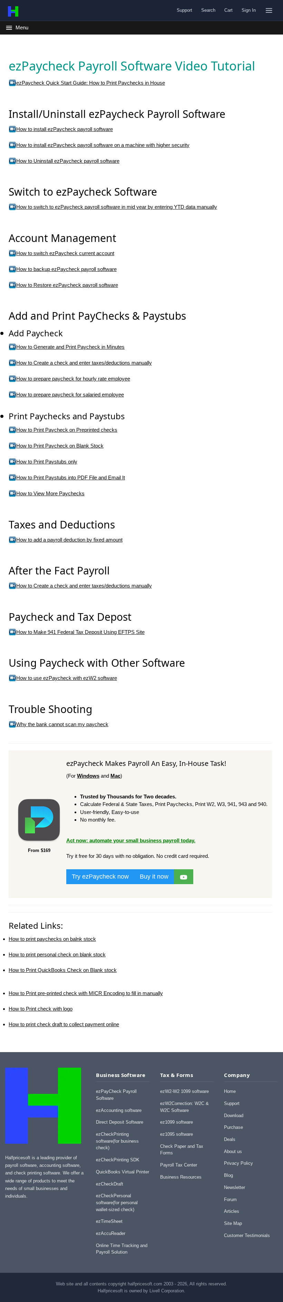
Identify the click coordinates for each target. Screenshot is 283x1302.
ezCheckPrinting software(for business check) (117, 1141)
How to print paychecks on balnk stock (52, 939)
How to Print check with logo (40, 1009)
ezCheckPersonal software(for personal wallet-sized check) (117, 1202)
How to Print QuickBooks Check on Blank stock (63, 970)
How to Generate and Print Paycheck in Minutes (70, 347)
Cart (228, 10)
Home (230, 1091)
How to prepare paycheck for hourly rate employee (73, 379)
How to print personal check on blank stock (57, 954)
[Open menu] (268, 10)
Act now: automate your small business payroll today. (130, 840)
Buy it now (154, 876)
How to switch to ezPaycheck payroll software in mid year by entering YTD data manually (116, 207)
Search (208, 10)
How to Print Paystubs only (46, 462)
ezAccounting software (119, 1110)
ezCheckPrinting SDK (117, 1159)
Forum (230, 1199)
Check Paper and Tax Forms (181, 1150)
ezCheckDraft (109, 1184)
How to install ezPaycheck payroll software (64, 129)
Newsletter (234, 1187)
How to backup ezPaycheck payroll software (66, 269)
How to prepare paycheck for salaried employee (70, 394)
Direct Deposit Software (119, 1122)
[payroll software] (39, 842)
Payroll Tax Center (178, 1165)
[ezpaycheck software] (183, 876)
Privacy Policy (238, 1163)
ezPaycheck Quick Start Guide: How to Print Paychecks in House (90, 83)
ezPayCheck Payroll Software (116, 1095)
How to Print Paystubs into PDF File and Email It (70, 477)
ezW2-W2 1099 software (184, 1091)
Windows (88, 776)
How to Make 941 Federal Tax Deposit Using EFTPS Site (80, 632)
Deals (229, 1139)
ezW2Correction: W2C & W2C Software (184, 1107)
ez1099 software (176, 1122)
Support (184, 10)
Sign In (249, 10)
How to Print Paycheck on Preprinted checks (66, 430)
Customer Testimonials (247, 1235)
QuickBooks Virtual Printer (122, 1171)
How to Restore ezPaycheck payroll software (67, 285)
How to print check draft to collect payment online (64, 1024)
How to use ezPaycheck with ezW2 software (66, 678)
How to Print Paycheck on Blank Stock (60, 446)
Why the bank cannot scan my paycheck (62, 724)
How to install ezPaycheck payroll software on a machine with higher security (102, 145)
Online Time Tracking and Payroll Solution (121, 1249)
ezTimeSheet (109, 1221)
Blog (228, 1175)
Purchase (233, 1127)
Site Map (233, 1223)
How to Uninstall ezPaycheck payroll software (67, 161)
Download (233, 1115)
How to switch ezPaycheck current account (65, 253)
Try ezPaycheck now (100, 876)
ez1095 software (176, 1134)
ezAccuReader (110, 1233)
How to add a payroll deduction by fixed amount (69, 540)
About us (233, 1151)
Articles (231, 1211)
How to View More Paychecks (50, 493)
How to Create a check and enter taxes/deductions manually (84, 363)
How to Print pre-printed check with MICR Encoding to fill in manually (86, 993)
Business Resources (181, 1177)
